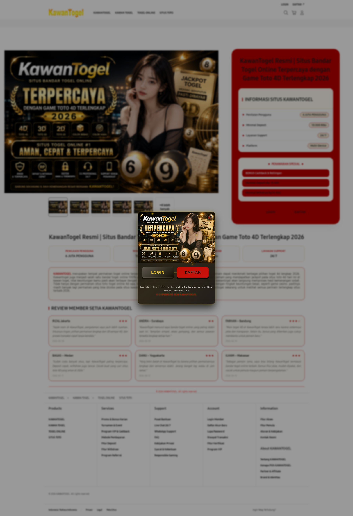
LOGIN (158, 272)
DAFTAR (193, 272)
